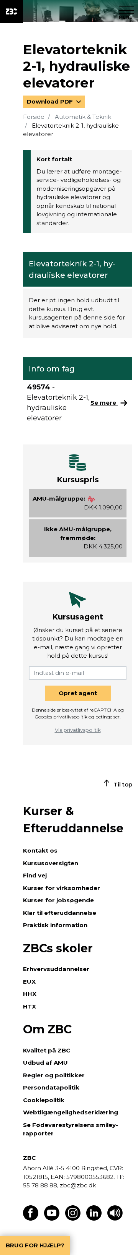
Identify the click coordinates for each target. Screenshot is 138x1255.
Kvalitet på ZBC (46, 1050)
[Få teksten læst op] (115, 1218)
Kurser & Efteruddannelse (73, 819)
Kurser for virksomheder (61, 888)
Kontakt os (40, 850)
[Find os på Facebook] (30, 1218)
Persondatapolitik (51, 1087)
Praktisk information (55, 925)
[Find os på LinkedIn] (94, 1218)
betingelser (107, 717)
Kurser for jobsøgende (58, 900)
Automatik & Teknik (83, 116)
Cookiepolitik (43, 1100)
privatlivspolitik (70, 717)
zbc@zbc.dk (78, 1185)
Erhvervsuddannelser (56, 969)
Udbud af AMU (45, 1062)
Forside (33, 116)
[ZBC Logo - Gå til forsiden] (11, 11)
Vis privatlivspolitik (78, 730)
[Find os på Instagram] (72, 1218)
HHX (29, 993)
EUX (29, 981)
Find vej (35, 875)
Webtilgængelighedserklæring (70, 1112)
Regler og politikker (54, 1075)
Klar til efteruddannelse (59, 912)
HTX (29, 1006)
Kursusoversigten (50, 863)
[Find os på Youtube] (51, 1218)
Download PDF (50, 101)
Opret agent (78, 693)
